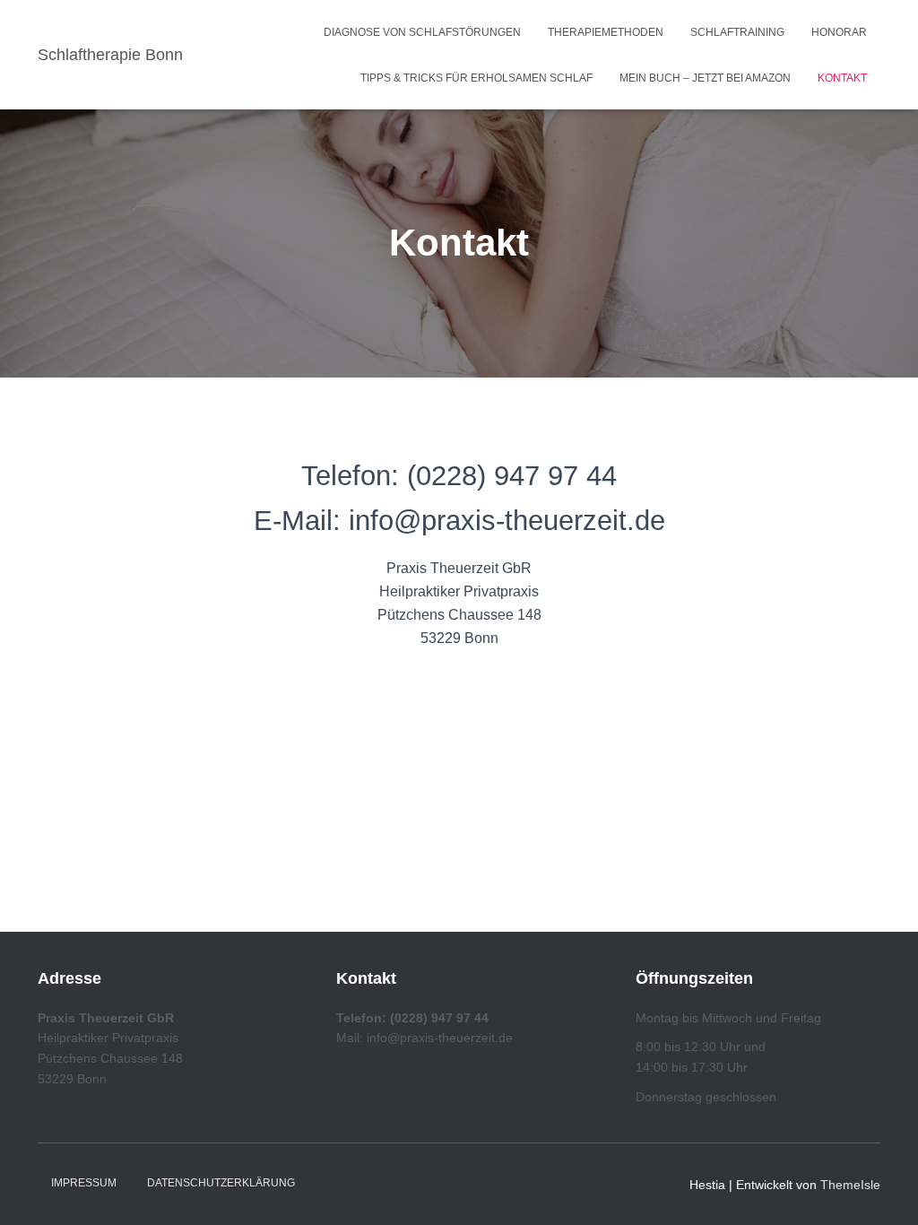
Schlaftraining (737, 32)
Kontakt (842, 78)
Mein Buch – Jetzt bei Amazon (705, 78)
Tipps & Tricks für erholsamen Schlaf (476, 78)
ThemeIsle (850, 1184)
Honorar (839, 32)
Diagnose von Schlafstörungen (422, 32)
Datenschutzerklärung (221, 1183)
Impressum (84, 1183)
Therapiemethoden (605, 32)
